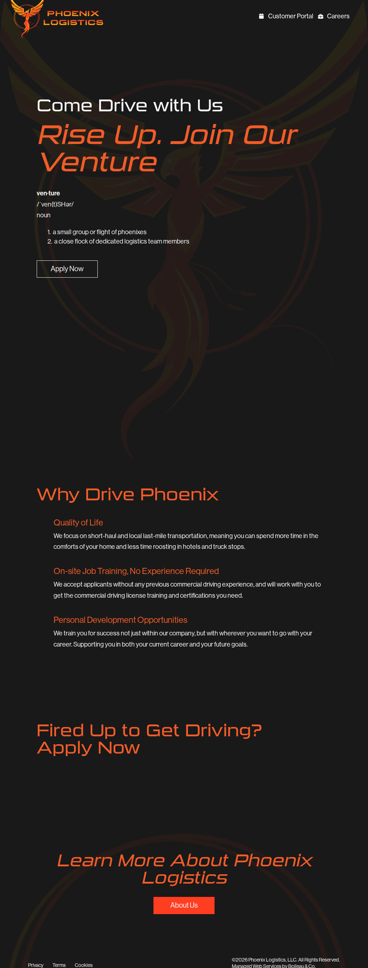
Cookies (84, 965)
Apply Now (67, 269)
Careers (339, 17)
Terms (59, 965)
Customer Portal (291, 17)
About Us (184, 905)
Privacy (35, 965)
